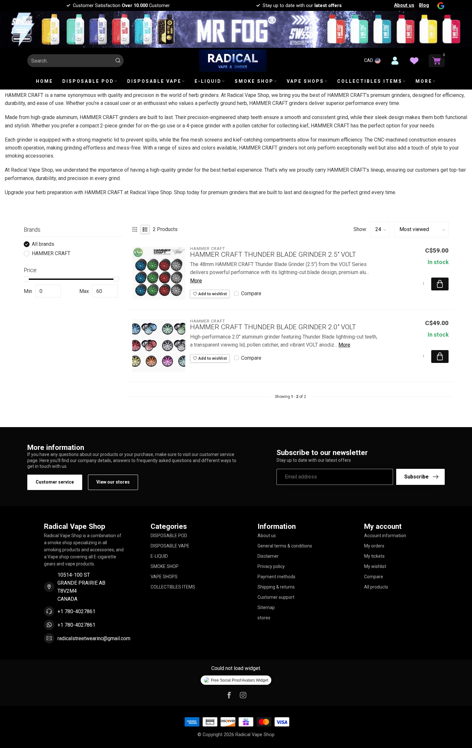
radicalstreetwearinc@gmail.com (93, 638)
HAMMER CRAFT (51, 253)
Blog (424, 5)
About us (404, 5)
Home (44, 81)
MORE (423, 81)
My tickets (374, 556)
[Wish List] (414, 60)
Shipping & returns (276, 586)
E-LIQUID (208, 81)
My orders (374, 545)
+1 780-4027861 (76, 611)
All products (376, 586)
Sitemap (266, 607)
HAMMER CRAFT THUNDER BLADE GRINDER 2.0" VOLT (273, 327)
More (196, 281)
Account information (385, 535)
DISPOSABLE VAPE (154, 81)
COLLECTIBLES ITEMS (369, 81)
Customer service (55, 482)
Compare (251, 294)
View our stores (113, 482)
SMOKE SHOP (254, 81)
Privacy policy (271, 566)
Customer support (276, 597)
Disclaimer (268, 556)
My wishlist (375, 566)
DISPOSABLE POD (88, 81)
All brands (43, 244)
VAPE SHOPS (305, 81)
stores (264, 617)
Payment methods (276, 576)
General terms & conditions (285, 545)
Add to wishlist (212, 293)
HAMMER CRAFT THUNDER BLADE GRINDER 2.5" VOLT (273, 254)
